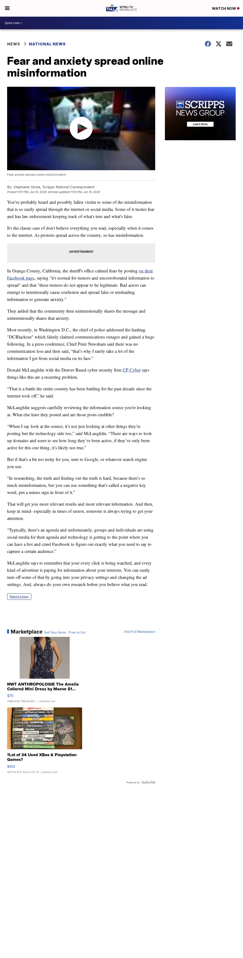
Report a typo (19, 596)
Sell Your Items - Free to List (64, 632)
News (13, 44)
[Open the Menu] (7, 8)
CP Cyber (132, 370)
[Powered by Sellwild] (148, 782)
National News (47, 44)
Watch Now (224, 8)
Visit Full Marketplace (139, 631)
